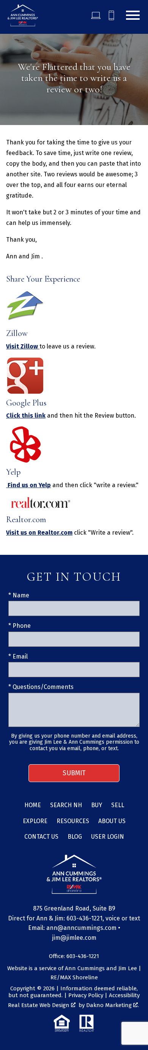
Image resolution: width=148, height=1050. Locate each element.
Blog (75, 836)
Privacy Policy (85, 995)
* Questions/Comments (41, 686)
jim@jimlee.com (74, 937)
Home (32, 805)
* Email (18, 656)
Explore (35, 821)
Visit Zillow (22, 346)
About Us (112, 821)
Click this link (26, 415)
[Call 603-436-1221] (111, 15)
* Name (18, 595)
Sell (117, 805)
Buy (96, 805)
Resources (73, 821)
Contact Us (41, 836)
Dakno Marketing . (112, 1005)
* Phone (19, 625)
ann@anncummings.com (81, 927)
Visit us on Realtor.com (39, 532)
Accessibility (124, 995)
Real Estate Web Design (39, 1005)
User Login (107, 836)
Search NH (66, 805)
